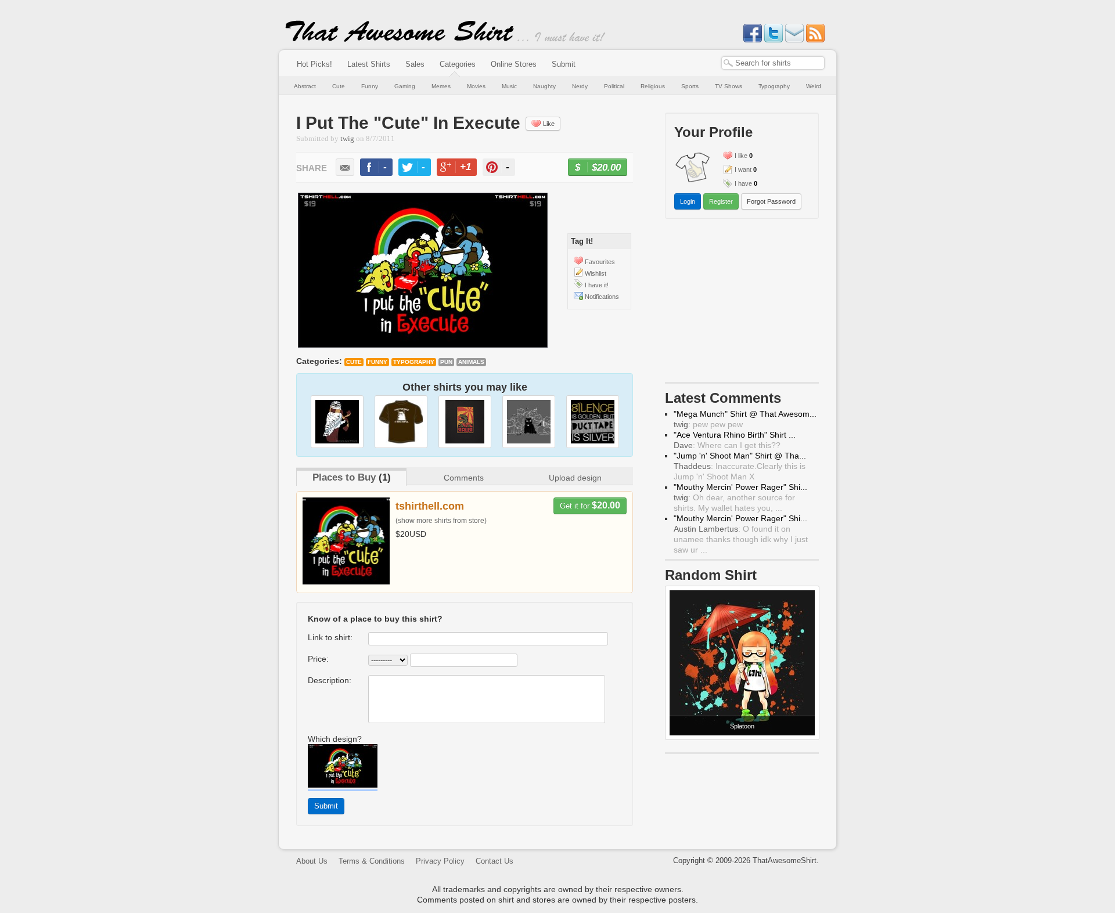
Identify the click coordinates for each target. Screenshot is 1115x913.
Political (614, 86)
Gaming (404, 86)
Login (687, 201)
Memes (441, 86)
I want (743, 169)
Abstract (305, 86)
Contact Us (494, 861)
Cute (338, 86)
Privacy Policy (440, 861)
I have (743, 183)
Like (549, 123)
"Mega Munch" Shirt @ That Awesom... (745, 413)
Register (721, 201)
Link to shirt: (330, 637)
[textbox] (773, 63)
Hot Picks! (314, 64)
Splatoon (742, 726)
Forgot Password (771, 201)
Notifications (602, 296)
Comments (464, 477)
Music (509, 86)
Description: (329, 680)
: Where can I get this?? (727, 445)
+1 (461, 168)
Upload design (575, 477)
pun (446, 362)
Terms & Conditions (372, 861)
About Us (312, 861)
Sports (690, 86)
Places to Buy (344, 477)
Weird (813, 86)
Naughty (544, 86)
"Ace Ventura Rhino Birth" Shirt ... (735, 434)
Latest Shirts (368, 64)
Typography (774, 86)
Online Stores (514, 64)
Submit (564, 64)
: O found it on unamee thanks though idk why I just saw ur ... (741, 539)
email (345, 167)
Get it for (590, 505)
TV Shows (728, 86)
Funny (369, 86)
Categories (458, 64)
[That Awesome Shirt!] (400, 39)
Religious (653, 86)
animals (471, 362)
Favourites (600, 261)
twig (347, 139)
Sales (415, 64)
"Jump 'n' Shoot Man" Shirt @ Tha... (740, 455)
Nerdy (580, 86)
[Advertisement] (742, 303)
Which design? (335, 739)
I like (741, 155)
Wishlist (595, 273)
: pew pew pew (708, 424)
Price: (318, 658)
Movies (476, 86)
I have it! (597, 285)
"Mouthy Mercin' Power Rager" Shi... (740, 487)
